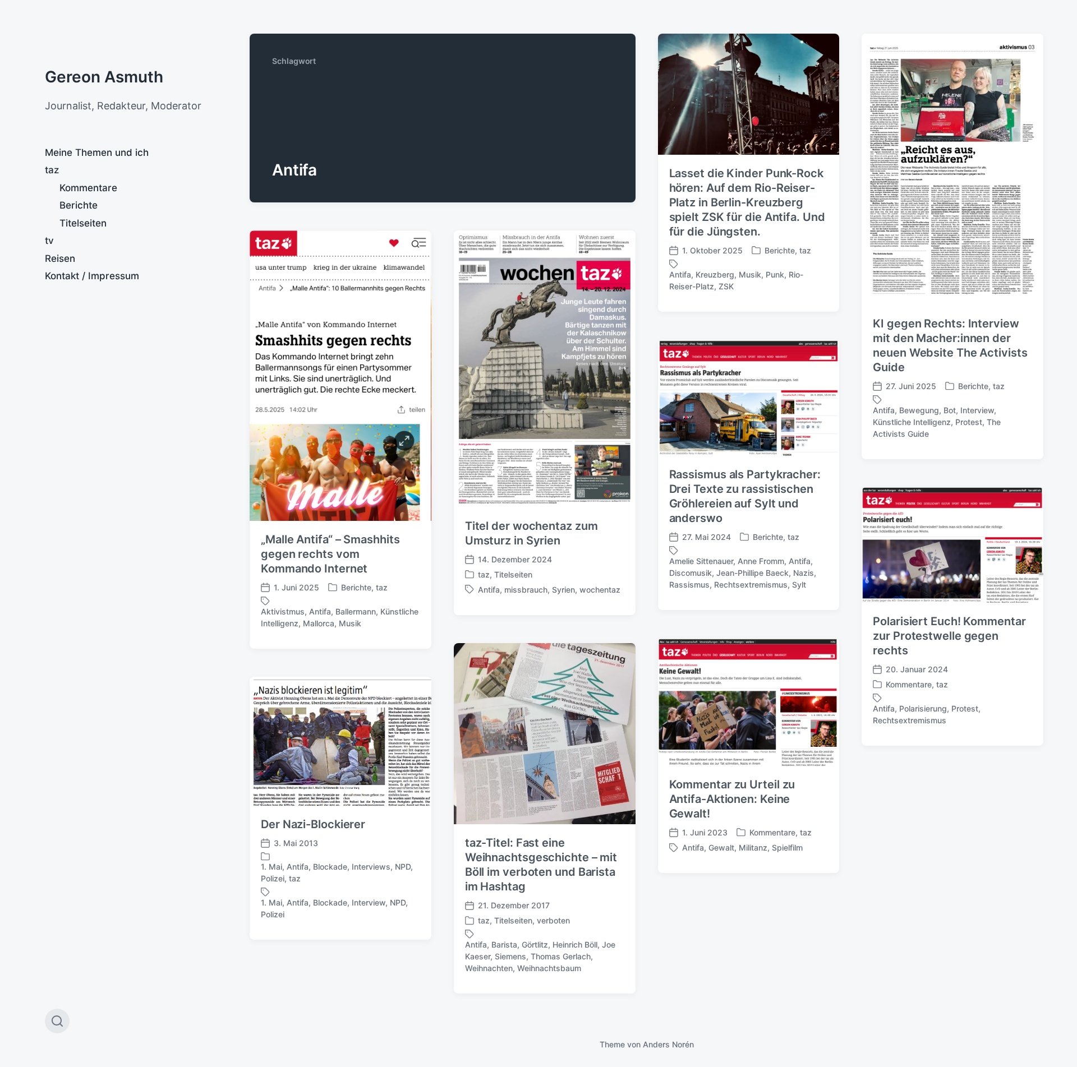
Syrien (563, 589)
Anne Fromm (761, 561)
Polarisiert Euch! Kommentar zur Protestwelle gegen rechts (949, 636)
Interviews (371, 866)
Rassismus (689, 584)
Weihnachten (489, 968)
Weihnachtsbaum (549, 968)
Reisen (60, 258)
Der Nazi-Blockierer (313, 824)
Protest (968, 422)
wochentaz (599, 589)
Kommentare (88, 187)
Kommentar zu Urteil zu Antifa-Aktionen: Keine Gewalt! (732, 799)
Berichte (78, 205)
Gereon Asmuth (104, 76)
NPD (403, 866)
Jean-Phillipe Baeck (752, 573)
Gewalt (721, 847)
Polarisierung (923, 708)
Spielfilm (787, 847)
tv (49, 240)
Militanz (753, 847)
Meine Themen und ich (97, 152)
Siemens (510, 956)
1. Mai (271, 866)
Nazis (803, 573)
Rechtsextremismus (751, 584)
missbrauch (525, 589)
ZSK (726, 286)
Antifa (680, 274)
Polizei (272, 878)
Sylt (799, 584)
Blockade (330, 866)
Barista (504, 944)
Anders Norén (668, 1044)
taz (52, 169)
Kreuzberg (715, 274)
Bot (949, 410)
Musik (750, 274)
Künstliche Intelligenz (912, 422)
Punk (775, 274)
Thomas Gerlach (561, 956)
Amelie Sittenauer (701, 561)
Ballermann (355, 611)
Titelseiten (83, 223)
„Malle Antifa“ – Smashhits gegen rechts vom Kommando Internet (330, 554)
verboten (553, 920)
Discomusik (690, 573)
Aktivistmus (283, 611)
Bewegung (919, 410)
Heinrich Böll (575, 944)
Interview (977, 410)
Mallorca (318, 623)
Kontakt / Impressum (92, 275)
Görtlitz (535, 944)
